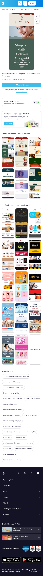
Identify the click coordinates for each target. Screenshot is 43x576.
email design (7, 437)
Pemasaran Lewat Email (11, 460)
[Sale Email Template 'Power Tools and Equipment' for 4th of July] (35, 318)
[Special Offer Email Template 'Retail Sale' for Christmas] (35, 152)
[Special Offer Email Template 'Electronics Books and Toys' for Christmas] (8, 183)
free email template (29, 432)
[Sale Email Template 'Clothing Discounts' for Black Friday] (35, 286)
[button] (37, 16)
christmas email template (12, 382)
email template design (10, 432)
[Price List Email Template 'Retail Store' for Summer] (21, 286)
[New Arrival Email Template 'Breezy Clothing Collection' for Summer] (35, 223)
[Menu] (40, 3)
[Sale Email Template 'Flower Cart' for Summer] (8, 286)
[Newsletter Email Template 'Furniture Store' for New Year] (35, 183)
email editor (7, 448)
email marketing (21, 437)
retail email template (33, 399)
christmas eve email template (13, 387)
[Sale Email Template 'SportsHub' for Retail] (8, 349)
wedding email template (11, 415)
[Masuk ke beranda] (2, 3)
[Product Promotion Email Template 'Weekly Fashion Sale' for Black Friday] (35, 255)
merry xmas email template (12, 399)
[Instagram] (25, 473)
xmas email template (31, 415)
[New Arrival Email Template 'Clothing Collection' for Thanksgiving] (8, 223)
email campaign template (11, 443)
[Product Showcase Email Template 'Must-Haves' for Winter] (8, 255)
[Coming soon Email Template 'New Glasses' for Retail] (21, 183)
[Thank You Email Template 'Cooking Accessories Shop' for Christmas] (21, 318)
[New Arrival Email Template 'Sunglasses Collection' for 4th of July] (8, 318)
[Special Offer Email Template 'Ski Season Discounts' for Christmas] (8, 152)
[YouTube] (38, 473)
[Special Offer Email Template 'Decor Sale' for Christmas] (21, 152)
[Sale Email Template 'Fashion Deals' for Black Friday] (21, 255)
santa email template (10, 404)
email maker (29, 443)
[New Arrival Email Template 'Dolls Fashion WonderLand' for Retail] (21, 349)
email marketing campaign (12, 421)
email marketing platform (24, 448)
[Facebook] (19, 473)
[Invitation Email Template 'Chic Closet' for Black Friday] (21, 223)
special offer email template (12, 410)
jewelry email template (11, 393)
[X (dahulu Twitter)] (31, 473)
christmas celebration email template (16, 376)
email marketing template (12, 426)
